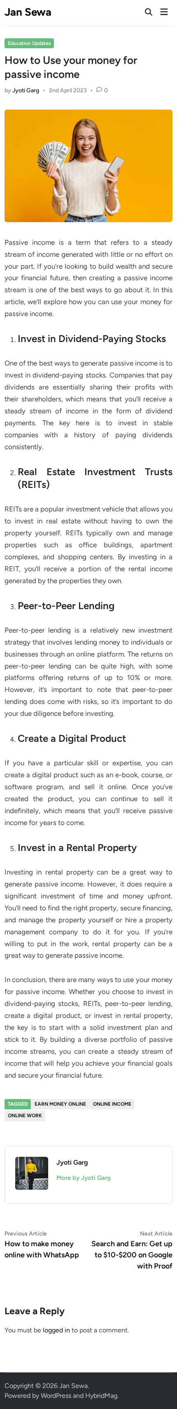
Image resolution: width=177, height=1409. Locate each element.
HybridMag (101, 1396)
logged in (56, 1330)
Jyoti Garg (25, 90)
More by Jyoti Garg (83, 1178)
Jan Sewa (28, 12)
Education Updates (29, 43)
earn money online (60, 1104)
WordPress (56, 1396)
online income (112, 1104)
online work (25, 1115)
